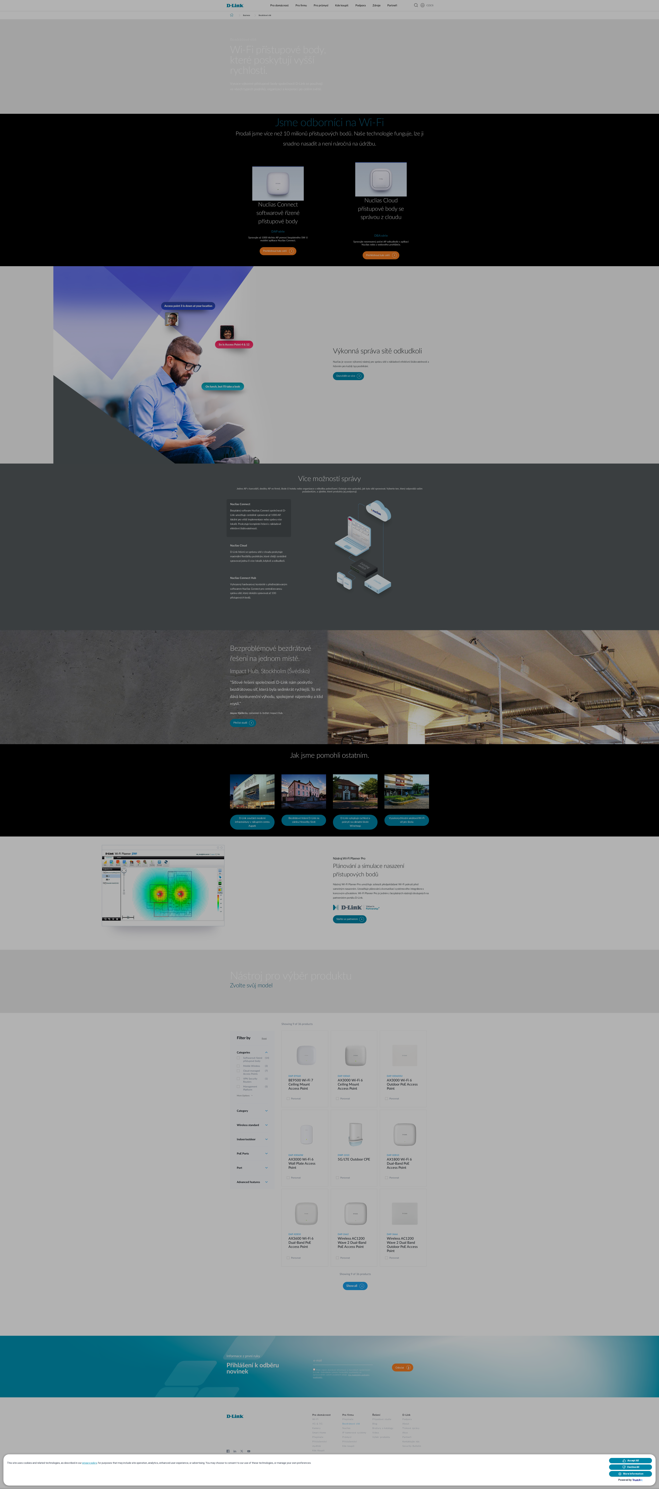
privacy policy (89, 1463)
